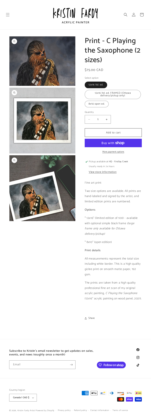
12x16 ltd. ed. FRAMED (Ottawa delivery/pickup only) (113, 94)
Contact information (99, 410)
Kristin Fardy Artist (26, 410)
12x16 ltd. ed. (96, 85)
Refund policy (80, 410)
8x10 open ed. (97, 104)
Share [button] (91, 318)
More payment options (113, 151)
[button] (8, 15)
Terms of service (120, 410)
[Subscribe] (71, 364)
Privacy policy (64, 410)
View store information (103, 172)
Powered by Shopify (45, 410)
